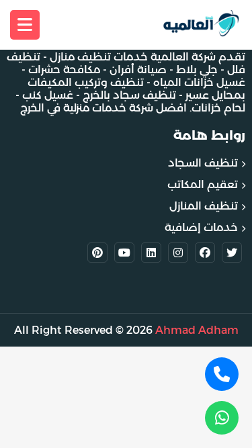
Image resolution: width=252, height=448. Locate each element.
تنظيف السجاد (203, 162)
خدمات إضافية (201, 227)
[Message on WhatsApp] (222, 418)
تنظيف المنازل (203, 205)
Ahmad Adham (197, 330)
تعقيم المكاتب (202, 184)
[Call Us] (222, 374)
